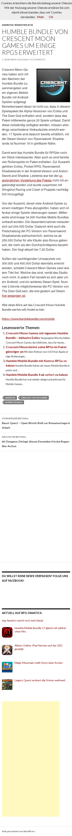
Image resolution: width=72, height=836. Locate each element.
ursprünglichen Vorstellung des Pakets (32, 177)
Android (7, 24)
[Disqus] (36, 508)
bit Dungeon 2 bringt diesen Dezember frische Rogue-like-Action (36, 441)
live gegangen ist (13, 295)
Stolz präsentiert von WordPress (18, 831)
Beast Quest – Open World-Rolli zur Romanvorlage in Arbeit (36, 423)
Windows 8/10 (23, 24)
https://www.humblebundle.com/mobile (28, 318)
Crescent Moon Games (34, 397)
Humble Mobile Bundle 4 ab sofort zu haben (37, 374)
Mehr (40, 17)
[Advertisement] (31, 759)
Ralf (26, 59)
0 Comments (37, 59)
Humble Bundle (14, 402)
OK (51, 17)
